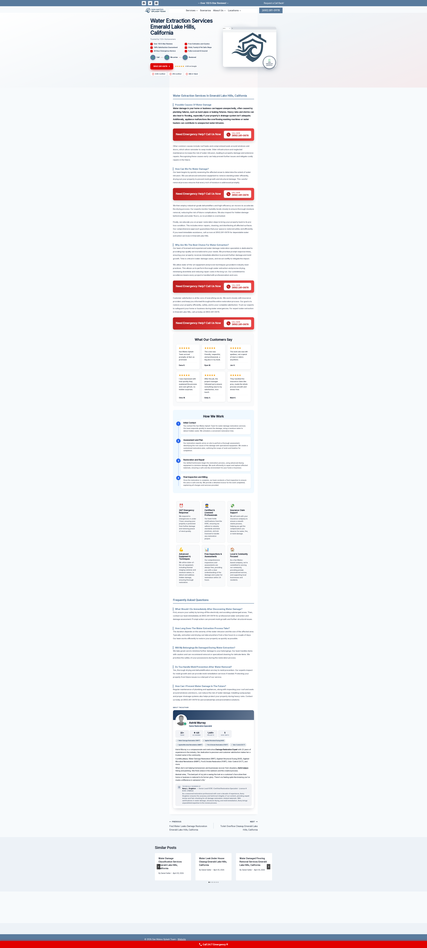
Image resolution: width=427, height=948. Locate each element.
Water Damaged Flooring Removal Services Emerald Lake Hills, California (253, 861)
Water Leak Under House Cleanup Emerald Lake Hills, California (213, 861)
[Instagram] (156, 3)
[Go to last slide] (158, 866)
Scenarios (205, 10)
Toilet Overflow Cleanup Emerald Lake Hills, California (239, 826)
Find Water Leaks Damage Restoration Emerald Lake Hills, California (188, 826)
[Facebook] (144, 3)
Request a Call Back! (274, 3)
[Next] (268, 866)
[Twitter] (150, 3)
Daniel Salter (166, 873)
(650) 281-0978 (271, 10)
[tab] (209, 882)
